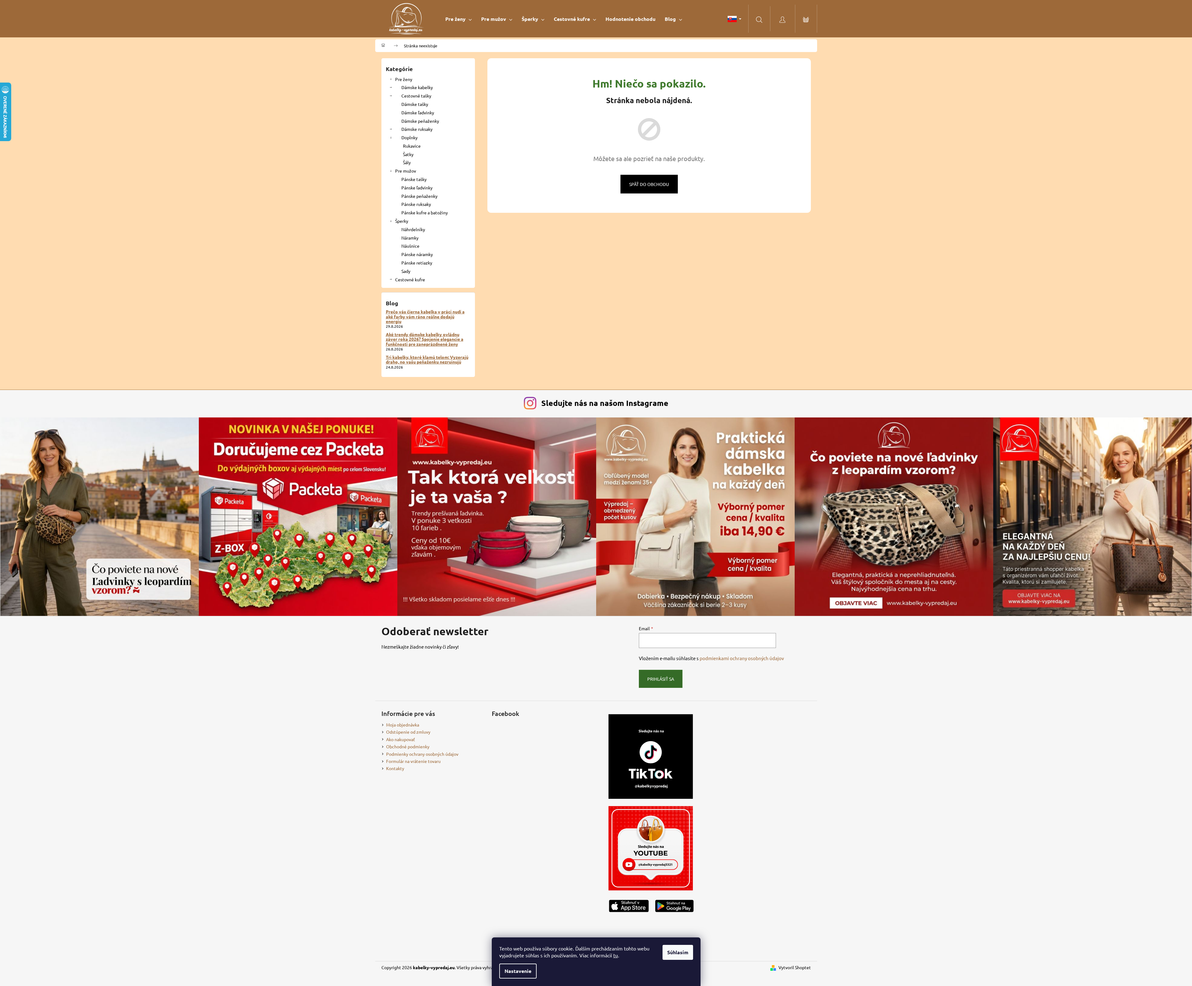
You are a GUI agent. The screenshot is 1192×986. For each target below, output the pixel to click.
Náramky (410, 238)
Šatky (408, 154)
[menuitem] (458, 18)
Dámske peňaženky (420, 121)
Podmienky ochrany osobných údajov (422, 754)
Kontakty (395, 768)
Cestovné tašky (416, 95)
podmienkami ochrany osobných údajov (742, 658)
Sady (405, 271)
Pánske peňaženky (419, 196)
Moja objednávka (402, 724)
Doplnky (409, 137)
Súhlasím (677, 952)
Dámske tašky (414, 104)
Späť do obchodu (649, 184)
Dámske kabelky (417, 87)
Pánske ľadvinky (417, 187)
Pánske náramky (417, 254)
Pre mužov (405, 171)
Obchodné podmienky (407, 746)
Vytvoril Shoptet (794, 967)
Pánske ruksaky (416, 204)
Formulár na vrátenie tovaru (413, 761)
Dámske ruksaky (417, 129)
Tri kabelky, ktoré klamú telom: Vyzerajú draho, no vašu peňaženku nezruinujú (427, 359)
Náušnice (410, 246)
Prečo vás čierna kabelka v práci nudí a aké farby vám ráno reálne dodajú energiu (425, 316)
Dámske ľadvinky (417, 112)
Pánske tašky (414, 179)
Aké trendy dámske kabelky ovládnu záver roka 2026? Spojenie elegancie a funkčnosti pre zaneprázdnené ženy (424, 339)
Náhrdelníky (413, 229)
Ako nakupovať (400, 739)
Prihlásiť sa (660, 679)
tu (615, 955)
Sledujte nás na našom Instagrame (604, 403)
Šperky (401, 221)
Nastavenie (518, 971)
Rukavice (412, 146)
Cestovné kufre (410, 279)
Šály (407, 162)
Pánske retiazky (416, 262)
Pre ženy (403, 79)
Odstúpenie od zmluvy (408, 732)
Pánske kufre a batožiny (424, 212)
